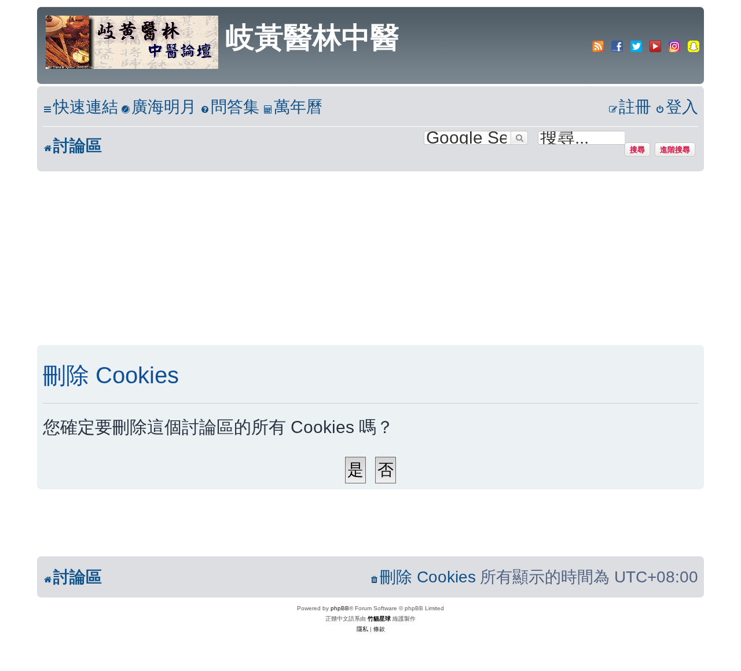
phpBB (340, 608)
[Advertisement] (370, 258)
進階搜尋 (675, 149)
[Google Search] (519, 138)
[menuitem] (158, 107)
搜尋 (637, 149)
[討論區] (133, 41)
